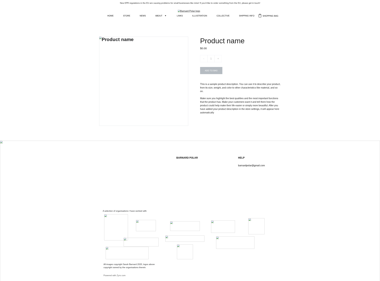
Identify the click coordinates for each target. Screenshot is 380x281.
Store (126, 16)
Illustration (199, 16)
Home (110, 16)
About (158, 16)
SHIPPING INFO (246, 16)
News (143, 16)
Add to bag (211, 70)
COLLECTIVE (223, 16)
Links (180, 16)
